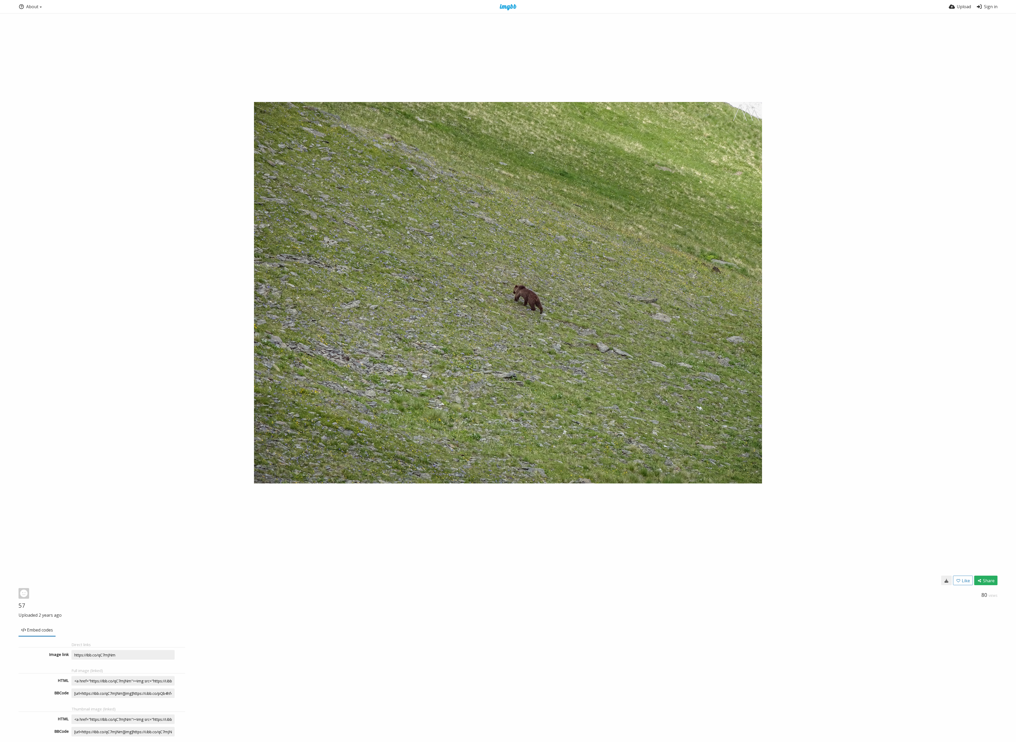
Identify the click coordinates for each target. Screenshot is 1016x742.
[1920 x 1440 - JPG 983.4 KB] (946, 580)
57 (22, 605)
